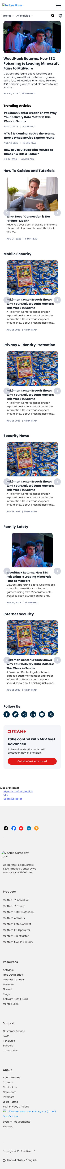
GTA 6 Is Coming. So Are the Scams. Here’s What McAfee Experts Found (29, 136)
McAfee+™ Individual (16, 900)
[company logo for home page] (12, 5)
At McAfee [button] (23, 16)
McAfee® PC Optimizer (16, 930)
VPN (5, 795)
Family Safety (15, 526)
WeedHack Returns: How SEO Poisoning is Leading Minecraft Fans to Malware (31, 63)
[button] (60, 15)
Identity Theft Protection (18, 791)
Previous (6, 212)
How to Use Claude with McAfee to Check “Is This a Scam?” (28, 152)
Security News (16, 435)
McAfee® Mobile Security (18, 942)
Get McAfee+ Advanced (32, 761)
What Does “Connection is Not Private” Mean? (28, 219)
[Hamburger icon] (58, 6)
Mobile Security (17, 253)
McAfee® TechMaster (16, 936)
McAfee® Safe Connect (17, 924)
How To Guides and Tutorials (29, 170)
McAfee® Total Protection (18, 912)
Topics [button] (7, 16)
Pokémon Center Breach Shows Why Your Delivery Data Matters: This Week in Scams (30, 117)
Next (57, 212)
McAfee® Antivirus (14, 918)
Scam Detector (12, 799)
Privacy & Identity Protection (29, 344)
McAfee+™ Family (14, 906)
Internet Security (18, 614)
